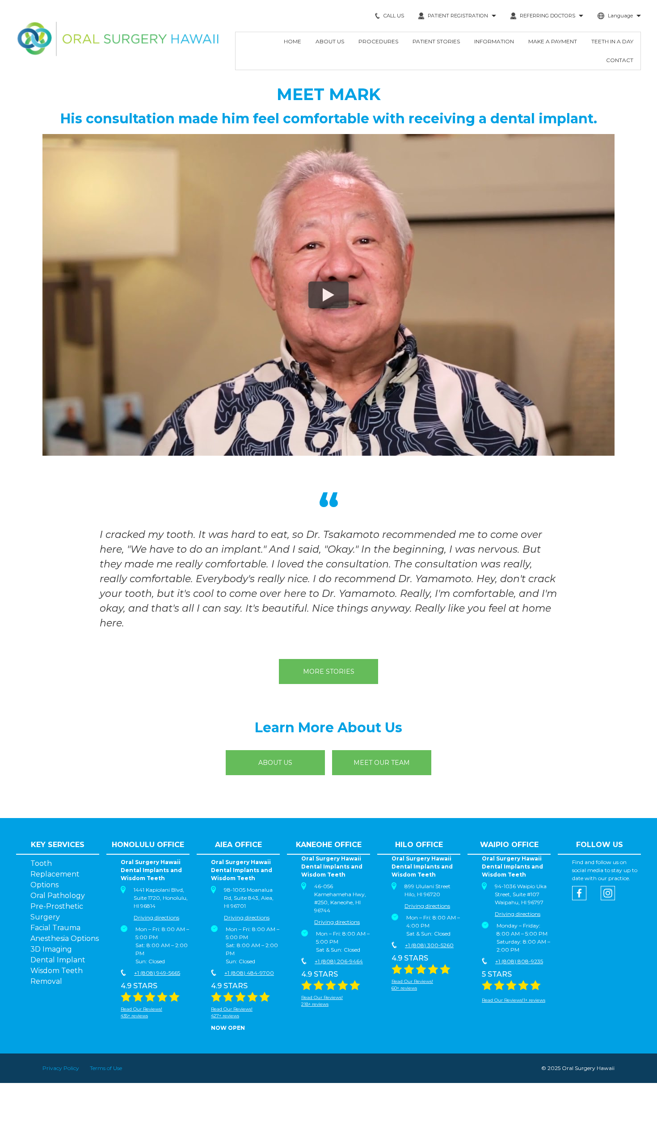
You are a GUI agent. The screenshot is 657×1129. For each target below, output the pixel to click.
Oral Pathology (57, 895)
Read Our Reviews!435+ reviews (141, 1012)
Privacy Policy (60, 1068)
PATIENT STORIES (436, 41)
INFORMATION (494, 41)
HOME (292, 41)
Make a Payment (552, 41)
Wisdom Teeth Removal (56, 976)
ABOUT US (330, 41)
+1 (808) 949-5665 (157, 973)
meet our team (382, 763)
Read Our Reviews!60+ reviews (412, 984)
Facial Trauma (55, 927)
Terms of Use (106, 1068)
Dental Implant (57, 960)
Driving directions (156, 917)
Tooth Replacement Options (55, 874)
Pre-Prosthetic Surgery (56, 911)
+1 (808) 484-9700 (249, 973)
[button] (457, 16)
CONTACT (619, 60)
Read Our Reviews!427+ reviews (232, 1012)
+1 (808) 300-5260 (429, 945)
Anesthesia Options (64, 938)
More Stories (328, 671)
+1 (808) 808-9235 (519, 961)
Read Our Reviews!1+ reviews (513, 1000)
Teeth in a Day (612, 41)
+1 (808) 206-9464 (339, 961)
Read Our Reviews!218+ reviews (322, 1001)
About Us (275, 763)
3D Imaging (51, 949)
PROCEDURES (378, 41)
